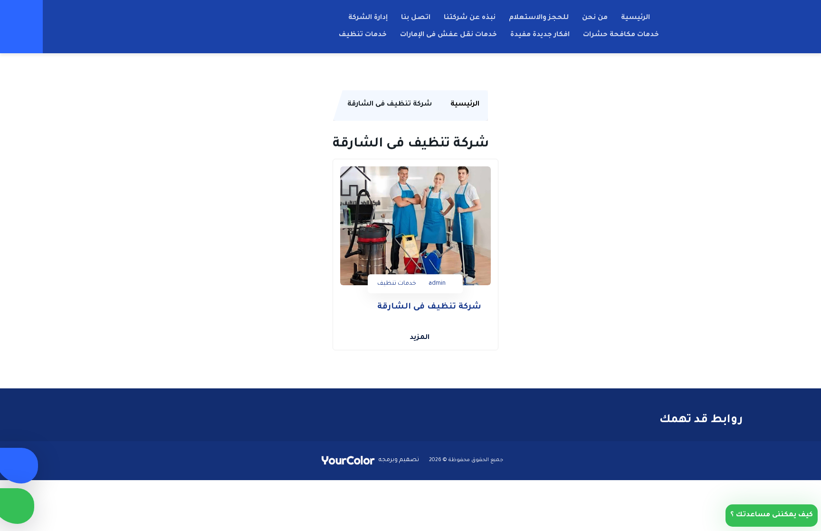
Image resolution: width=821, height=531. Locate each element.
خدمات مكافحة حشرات (621, 35)
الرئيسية (635, 18)
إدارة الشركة (368, 18)
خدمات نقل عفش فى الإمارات (448, 35)
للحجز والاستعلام (539, 18)
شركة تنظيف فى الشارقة (429, 307)
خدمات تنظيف (363, 35)
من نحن (595, 18)
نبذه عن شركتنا (470, 18)
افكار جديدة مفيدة (540, 35)
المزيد (420, 338)
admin (437, 283)
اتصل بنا (415, 18)
